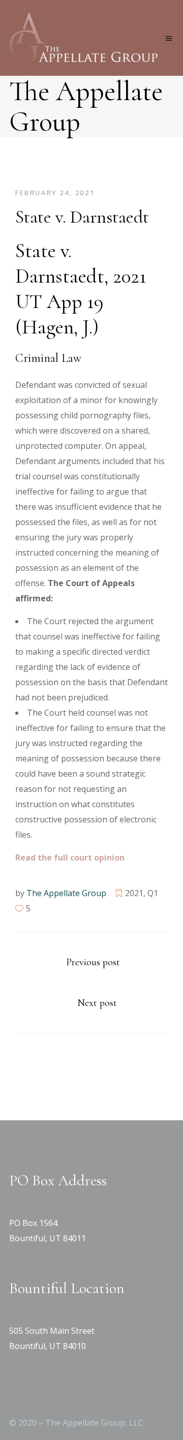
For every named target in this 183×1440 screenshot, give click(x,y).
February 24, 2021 (55, 192)
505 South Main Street (52, 1330)
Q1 (152, 893)
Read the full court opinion (70, 857)
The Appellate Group (66, 893)
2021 (134, 893)
